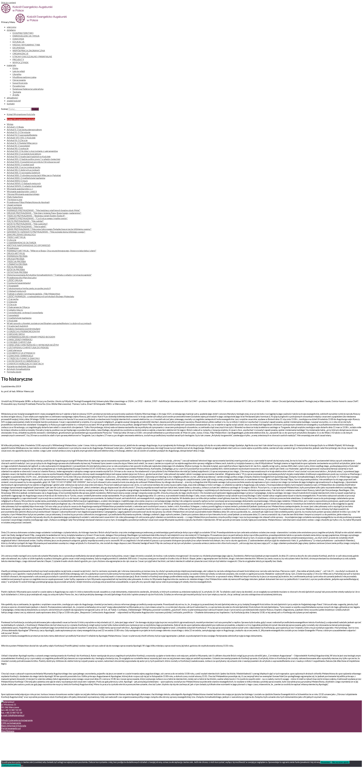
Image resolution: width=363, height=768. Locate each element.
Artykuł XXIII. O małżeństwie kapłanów (26, 178)
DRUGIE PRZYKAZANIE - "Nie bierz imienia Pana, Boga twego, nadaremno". (44, 213)
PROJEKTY (18, 59)
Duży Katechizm (15, 207)
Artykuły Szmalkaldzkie (18, 369)
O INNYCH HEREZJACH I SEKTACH (25, 363)
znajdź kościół (14, 100)
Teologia (16, 91)
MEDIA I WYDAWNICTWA (26, 44)
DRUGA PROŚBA (15, 258)
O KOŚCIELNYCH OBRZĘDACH (23, 361)
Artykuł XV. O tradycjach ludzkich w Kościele (28, 156)
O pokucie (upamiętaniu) (19, 283)
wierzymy (11, 27)
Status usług (13, 744)
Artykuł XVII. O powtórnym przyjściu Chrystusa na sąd (33, 161)
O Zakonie (12, 301)
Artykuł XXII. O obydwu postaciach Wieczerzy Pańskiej (34, 175)
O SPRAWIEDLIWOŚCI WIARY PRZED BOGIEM (31, 336)
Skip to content (8, 2)
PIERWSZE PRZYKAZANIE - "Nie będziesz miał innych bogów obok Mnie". (43, 210)
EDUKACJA (18, 41)
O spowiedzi (13, 315)
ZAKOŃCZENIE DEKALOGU (21, 234)
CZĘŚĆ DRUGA (15, 280)
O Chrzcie (12, 304)
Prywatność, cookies (17, 738)
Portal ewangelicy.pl (11, 728)
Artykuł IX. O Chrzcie (17, 140)
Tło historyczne (14, 199)
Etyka (15, 68)
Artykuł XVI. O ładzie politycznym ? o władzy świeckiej (33, 159)
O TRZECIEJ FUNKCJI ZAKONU (23, 358)
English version (14, 741)
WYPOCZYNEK (20, 62)
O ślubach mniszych (16, 291)
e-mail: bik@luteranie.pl (12, 715)
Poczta (10, 736)
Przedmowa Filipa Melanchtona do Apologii (28, 202)
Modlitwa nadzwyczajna (24, 77)
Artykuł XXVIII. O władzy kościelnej (24, 186)
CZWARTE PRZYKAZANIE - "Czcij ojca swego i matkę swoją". (37, 218)
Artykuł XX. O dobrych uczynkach (23, 170)
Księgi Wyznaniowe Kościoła (21, 114)
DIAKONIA (18, 38)
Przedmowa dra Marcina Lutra (21, 277)
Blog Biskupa (7, 731)
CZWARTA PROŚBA (17, 264)
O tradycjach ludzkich (17, 326)
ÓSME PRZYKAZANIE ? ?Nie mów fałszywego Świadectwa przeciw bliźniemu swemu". (49, 229)
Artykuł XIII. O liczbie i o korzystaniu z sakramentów (32, 151)
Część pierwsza (14, 350)
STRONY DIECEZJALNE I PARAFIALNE (32, 56)
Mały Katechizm (15, 196)
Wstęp (10, 124)
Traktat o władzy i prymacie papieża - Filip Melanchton (33, 293)
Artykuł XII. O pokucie (18, 148)
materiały (11, 65)
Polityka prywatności (11, 765)
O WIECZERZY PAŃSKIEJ (19, 339)
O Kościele (12, 320)
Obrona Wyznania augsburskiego (23, 194)
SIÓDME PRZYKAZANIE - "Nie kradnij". (26, 226)
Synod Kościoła (20, 83)
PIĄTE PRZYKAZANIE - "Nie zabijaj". (25, 221)
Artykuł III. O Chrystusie (18, 132)
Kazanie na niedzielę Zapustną (21, 366)
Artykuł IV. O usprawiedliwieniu (22, 135)
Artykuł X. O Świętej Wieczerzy (22, 143)
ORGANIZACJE (20, 53)
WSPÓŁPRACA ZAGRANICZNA (28, 50)
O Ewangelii (12, 285)
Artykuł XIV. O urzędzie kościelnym (24, 153)
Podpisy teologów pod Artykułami (23, 328)
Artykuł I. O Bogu (15, 126)
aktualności (12, 97)
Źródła (15, 94)
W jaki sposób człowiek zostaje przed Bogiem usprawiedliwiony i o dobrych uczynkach (49, 323)
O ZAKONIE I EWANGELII (20, 355)
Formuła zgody (14, 371)
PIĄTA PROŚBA (15, 266)
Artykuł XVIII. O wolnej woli (20, 164)
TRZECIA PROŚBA (16, 261)
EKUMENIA (18, 47)
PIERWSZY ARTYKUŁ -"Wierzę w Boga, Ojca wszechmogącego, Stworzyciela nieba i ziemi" (51, 250)
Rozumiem (325, 762)
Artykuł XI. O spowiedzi (18, 145)
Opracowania (19, 80)
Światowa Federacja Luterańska (27, 89)
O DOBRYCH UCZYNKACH (21, 352)
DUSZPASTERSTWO (22, 33)
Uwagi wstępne (14, 205)
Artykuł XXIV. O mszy (17, 180)
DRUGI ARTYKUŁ (16, 253)
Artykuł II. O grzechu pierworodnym (24, 129)
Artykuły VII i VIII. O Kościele (21, 137)
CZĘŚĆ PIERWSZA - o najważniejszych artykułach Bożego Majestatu (40, 296)
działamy (11, 30)
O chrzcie (11, 239)
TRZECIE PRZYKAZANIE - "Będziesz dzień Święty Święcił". (36, 215)
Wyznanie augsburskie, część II (22, 191)
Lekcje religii (18, 71)
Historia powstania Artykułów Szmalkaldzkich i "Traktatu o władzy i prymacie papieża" (49, 274)
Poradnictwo (18, 86)
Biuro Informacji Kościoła (13, 725)
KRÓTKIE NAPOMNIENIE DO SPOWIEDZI (28, 245)
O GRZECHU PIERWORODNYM (23, 331)
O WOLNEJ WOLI (16, 334)
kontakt (11, 103)
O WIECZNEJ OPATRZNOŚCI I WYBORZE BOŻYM (33, 344)
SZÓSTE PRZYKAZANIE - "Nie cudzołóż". (27, 223)
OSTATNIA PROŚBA (17, 272)
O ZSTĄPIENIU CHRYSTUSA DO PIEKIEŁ (28, 347)
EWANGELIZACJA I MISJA (25, 35)
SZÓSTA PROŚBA (16, 269)
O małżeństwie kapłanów (19, 318)
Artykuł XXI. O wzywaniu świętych (23, 172)
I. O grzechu (12, 299)
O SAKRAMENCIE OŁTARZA (21, 242)
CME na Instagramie (11, 723)
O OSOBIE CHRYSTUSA (19, 342)
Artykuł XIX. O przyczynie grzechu (23, 167)
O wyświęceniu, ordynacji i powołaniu (25, 312)
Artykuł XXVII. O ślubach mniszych (24, 183)
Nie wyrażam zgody (340, 762)
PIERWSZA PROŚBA (17, 256)
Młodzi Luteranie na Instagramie (17, 720)
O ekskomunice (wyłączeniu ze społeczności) (29, 288)
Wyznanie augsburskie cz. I (20, 188)
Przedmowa (13, 248)
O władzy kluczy (15, 309)
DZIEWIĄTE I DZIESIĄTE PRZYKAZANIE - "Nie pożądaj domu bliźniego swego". (46, 231)
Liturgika (16, 74)
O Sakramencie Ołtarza (18, 307)
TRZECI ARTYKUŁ (16, 237)
